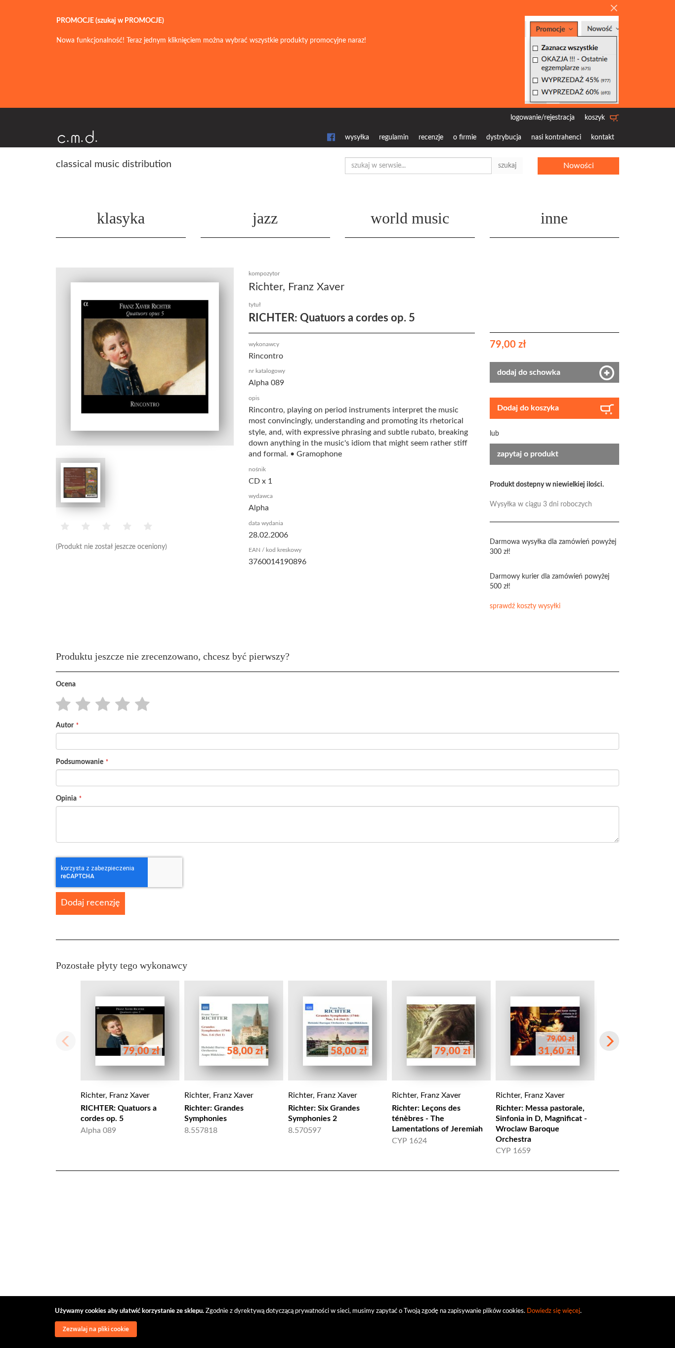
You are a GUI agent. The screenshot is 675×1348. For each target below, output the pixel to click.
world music (410, 218)
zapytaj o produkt (527, 454)
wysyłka (357, 137)
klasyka (121, 218)
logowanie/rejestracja (542, 117)
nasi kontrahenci (556, 137)
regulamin (394, 137)
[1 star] (60, 705)
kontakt (602, 137)
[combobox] (418, 165)
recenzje (431, 137)
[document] (339, 1322)
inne (554, 218)
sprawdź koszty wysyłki (525, 606)
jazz (265, 218)
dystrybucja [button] (503, 137)
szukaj (507, 165)
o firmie (464, 137)
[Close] (614, 9)
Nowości (578, 166)
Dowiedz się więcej (553, 1311)
